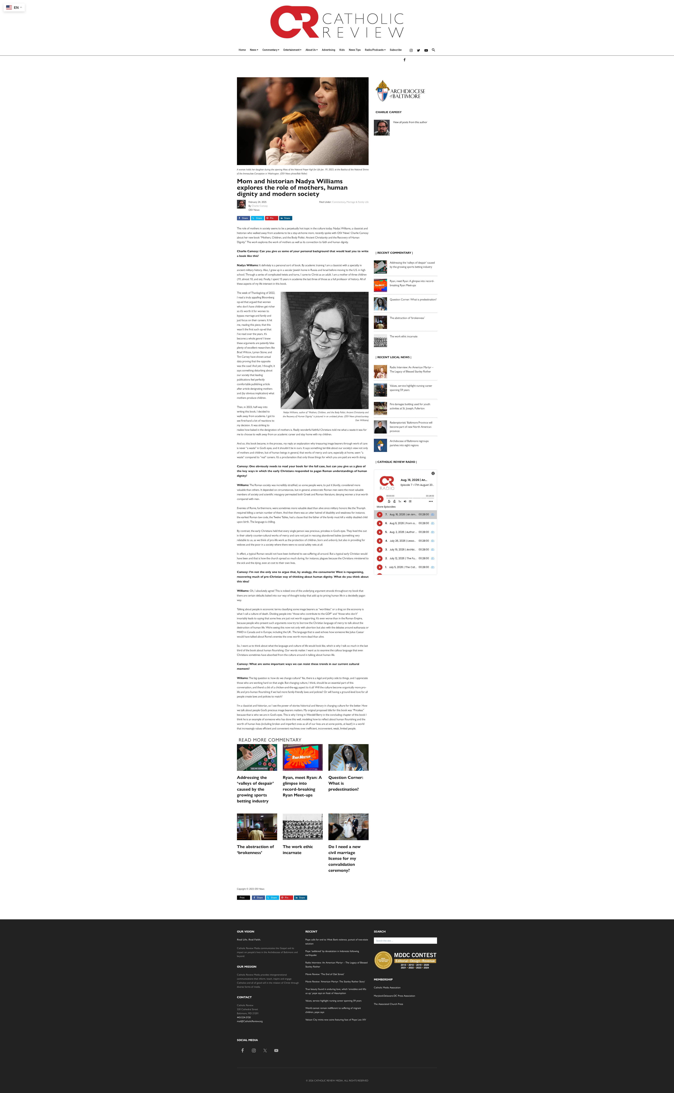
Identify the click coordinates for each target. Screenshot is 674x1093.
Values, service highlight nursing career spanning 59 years (333, 1000)
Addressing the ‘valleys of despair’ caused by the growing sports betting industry (255, 789)
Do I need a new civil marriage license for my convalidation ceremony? (344, 858)
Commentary (270, 49)
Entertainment (291, 49)
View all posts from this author (410, 122)
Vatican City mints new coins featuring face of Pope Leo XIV (335, 1019)
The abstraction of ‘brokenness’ (407, 318)
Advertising (328, 49)
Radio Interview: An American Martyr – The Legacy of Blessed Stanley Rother (411, 369)
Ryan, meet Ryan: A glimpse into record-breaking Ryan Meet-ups (412, 283)
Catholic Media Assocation (387, 987)
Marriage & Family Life (357, 201)
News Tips (355, 49)
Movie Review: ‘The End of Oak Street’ (324, 974)
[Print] (238, 897)
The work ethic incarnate (403, 336)
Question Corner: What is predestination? (413, 299)
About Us (311, 49)
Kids (342, 49)
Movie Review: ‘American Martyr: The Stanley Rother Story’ (335, 981)
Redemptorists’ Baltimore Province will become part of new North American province (411, 426)
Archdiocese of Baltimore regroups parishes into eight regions (409, 443)
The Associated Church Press (388, 1004)
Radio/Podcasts (374, 49)
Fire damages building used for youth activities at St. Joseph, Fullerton (410, 406)
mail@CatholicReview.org (250, 1021)
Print (242, 897)
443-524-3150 (244, 1017)
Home (242, 49)
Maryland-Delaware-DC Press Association (394, 995)
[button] (433, 50)
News (253, 49)
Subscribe (396, 49)
